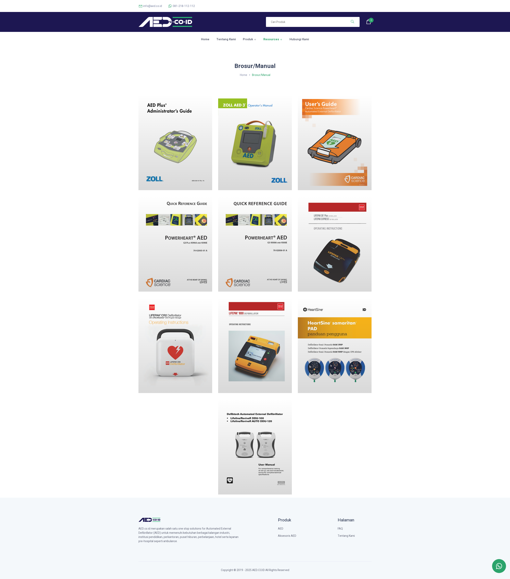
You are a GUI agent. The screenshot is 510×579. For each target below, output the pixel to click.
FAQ (340, 529)
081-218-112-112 (183, 6)
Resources (271, 39)
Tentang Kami (226, 39)
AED (280, 529)
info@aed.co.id (152, 6)
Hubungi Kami (299, 39)
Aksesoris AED (287, 536)
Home (205, 39)
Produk (248, 39)
